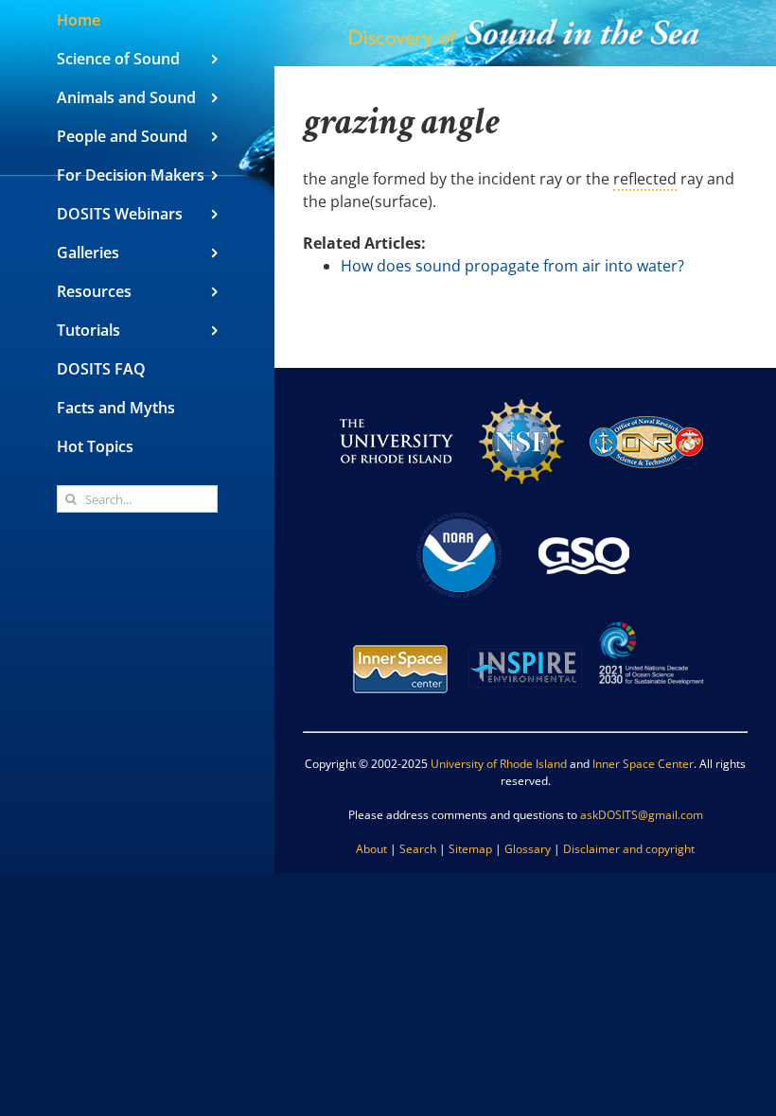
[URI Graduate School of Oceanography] (584, 506)
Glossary (527, 849)
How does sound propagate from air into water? (512, 265)
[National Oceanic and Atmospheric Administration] (459, 506)
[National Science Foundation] (521, 393)
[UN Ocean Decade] (650, 620)
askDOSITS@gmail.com (641, 815)
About (371, 849)
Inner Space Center (643, 764)
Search (417, 849)
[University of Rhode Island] (396, 393)
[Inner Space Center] (400, 620)
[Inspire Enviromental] (525, 620)
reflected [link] (645, 178)
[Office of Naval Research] (646, 393)
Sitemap (470, 849)
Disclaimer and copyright (629, 849)
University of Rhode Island (499, 764)
